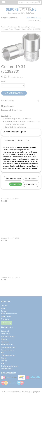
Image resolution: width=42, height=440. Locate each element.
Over (27, 140)
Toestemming (9, 140)
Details (20, 140)
